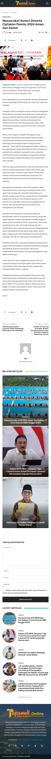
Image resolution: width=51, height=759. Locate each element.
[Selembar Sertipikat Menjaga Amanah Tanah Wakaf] (25, 503)
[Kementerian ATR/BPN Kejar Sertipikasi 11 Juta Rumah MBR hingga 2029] (25, 400)
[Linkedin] (22, 745)
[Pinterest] (28, 745)
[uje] (4, 32)
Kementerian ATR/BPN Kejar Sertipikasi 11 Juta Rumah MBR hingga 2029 (25, 421)
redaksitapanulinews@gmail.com (30, 740)
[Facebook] (9, 745)
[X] (41, 745)
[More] (31, 40)
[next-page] (8, 532)
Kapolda (20, 85)
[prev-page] (4, 532)
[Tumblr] (35, 745)
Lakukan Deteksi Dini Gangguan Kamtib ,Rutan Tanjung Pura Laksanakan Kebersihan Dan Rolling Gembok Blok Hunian (32, 687)
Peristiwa (13, 12)
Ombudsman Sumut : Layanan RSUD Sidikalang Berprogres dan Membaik (12, 328)
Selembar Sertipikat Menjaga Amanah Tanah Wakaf (25, 523)
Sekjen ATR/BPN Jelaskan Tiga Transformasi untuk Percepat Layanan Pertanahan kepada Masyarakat (25, 471)
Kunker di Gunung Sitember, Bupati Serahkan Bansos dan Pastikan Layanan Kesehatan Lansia (40, 330)
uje (10, 32)
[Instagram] (15, 745)
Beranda (5, 12)
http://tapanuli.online (25, 361)
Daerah (25, 417)
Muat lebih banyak (24, 697)
